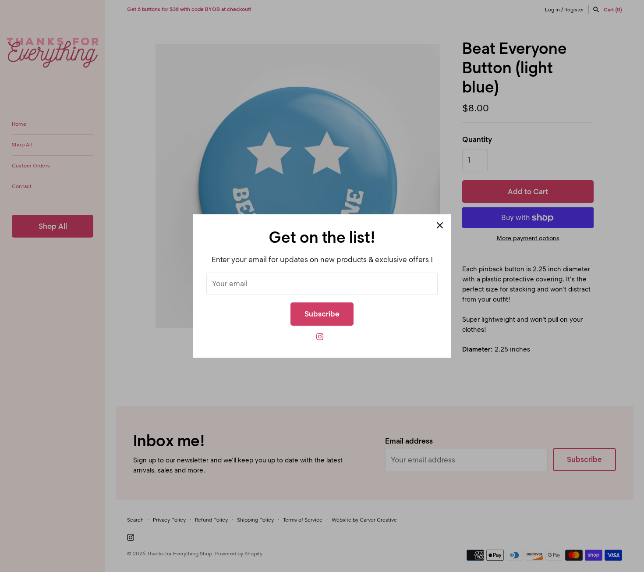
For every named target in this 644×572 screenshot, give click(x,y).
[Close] (439, 225)
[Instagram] (319, 339)
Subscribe (322, 313)
